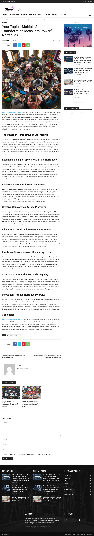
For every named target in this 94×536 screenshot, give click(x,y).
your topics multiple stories (14, 335)
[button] (90, 15)
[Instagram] (83, 1)
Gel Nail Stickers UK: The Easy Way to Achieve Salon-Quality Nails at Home (83, 82)
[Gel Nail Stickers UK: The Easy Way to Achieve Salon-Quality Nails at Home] (68, 82)
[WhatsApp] (28, 45)
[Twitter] (86, 1)
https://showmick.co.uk (22, 368)
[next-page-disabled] (6, 411)
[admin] (3, 40)
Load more (78, 101)
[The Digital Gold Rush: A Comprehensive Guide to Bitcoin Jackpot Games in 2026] (68, 92)
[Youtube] (91, 1)
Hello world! (84, 113)
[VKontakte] (84, 520)
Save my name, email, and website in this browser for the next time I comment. (28, 454)
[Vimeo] (88, 1)
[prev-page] (3, 411)
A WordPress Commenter (71, 113)
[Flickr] (75, 520)
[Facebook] (81, 1)
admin (7, 40)
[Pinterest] (24, 45)
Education (9, 20)
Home (3, 20)
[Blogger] (66, 520)
